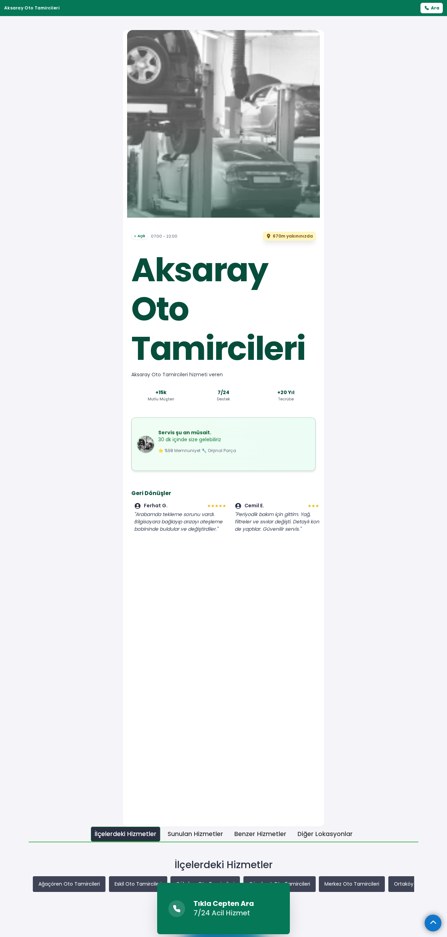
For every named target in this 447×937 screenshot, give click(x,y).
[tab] (125, 834)
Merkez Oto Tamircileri (351, 883)
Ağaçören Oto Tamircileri (69, 883)
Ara (435, 8)
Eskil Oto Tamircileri (138, 883)
